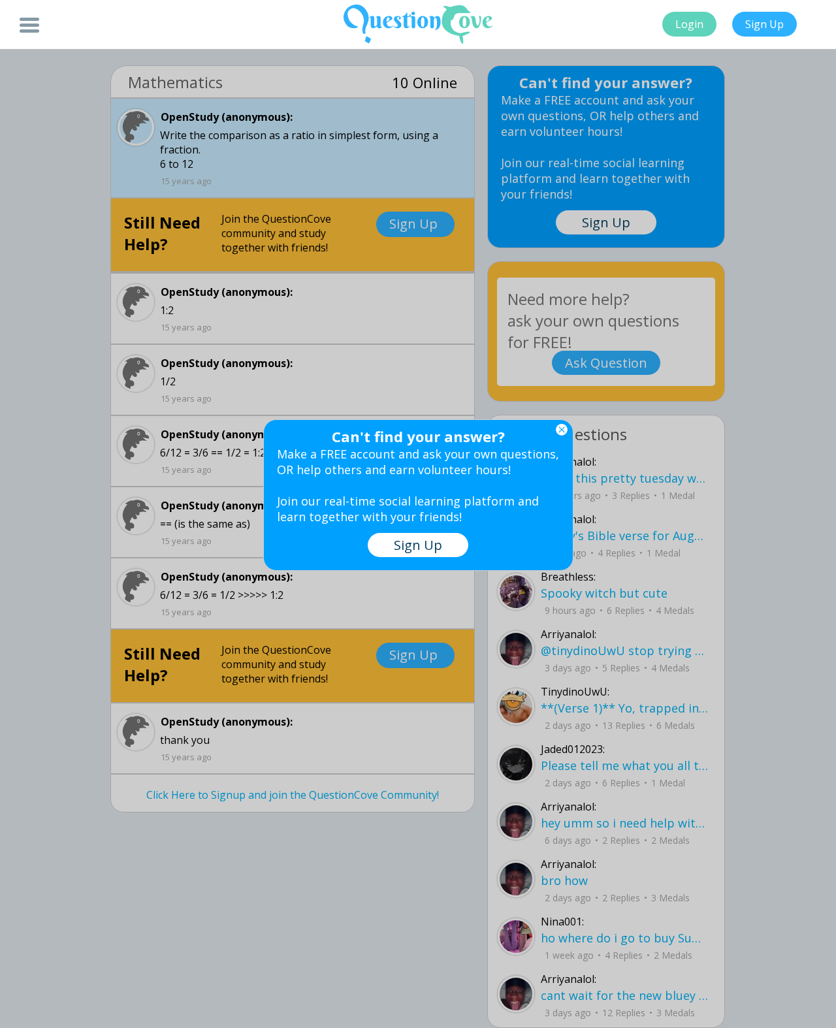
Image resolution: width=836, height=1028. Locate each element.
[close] (561, 429)
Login (689, 24)
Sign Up (764, 24)
